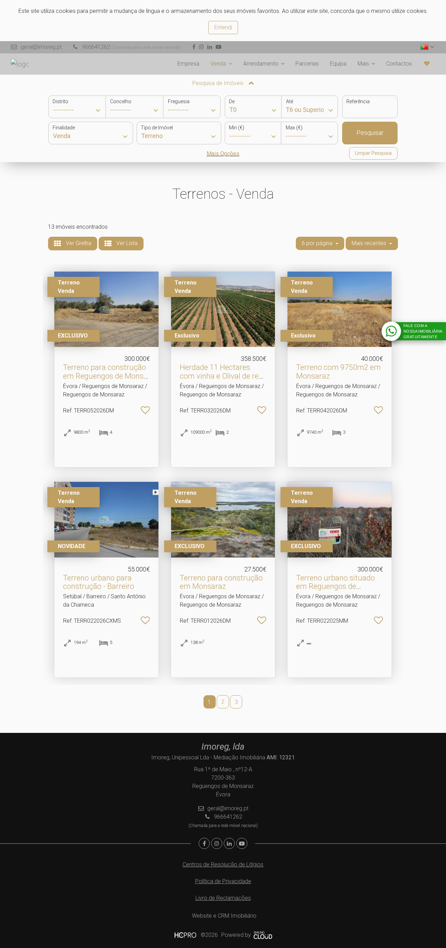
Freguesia (179, 101)
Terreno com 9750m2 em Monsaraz (338, 371)
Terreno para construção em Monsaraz (221, 582)
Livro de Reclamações (223, 898)
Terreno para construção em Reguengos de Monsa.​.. (106, 375)
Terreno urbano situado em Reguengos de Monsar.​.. (335, 586)
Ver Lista (126, 243)
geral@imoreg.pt (41, 47)
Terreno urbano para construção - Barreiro (98, 582)
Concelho (120, 101)
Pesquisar (370, 132)
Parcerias (307, 63)
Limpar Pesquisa (373, 153)
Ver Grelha (77, 243)
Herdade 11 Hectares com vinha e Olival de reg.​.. (222, 375)
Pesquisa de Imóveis (218, 83)
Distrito (60, 101)
